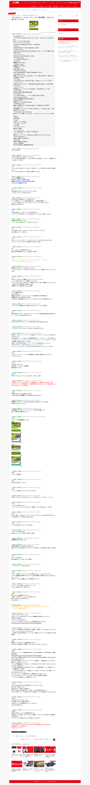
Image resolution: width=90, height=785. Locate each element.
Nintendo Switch (33, 6)
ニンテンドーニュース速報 (44, 781)
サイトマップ (69, 6)
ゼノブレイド (62, 6)
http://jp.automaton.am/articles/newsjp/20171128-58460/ (25, 623)
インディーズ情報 (48, 6)
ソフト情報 (40, 6)
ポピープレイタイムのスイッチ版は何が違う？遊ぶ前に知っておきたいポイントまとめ (67, 56)
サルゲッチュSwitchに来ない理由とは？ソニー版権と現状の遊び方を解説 (67, 51)
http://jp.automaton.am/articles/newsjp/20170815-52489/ (25, 655)
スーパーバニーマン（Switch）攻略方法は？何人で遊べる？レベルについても (67, 47)
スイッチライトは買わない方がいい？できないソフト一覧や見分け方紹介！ (67, 61)
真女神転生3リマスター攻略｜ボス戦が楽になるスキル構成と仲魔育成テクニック (67, 42)
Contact (75, 6)
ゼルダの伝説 (55, 6)
